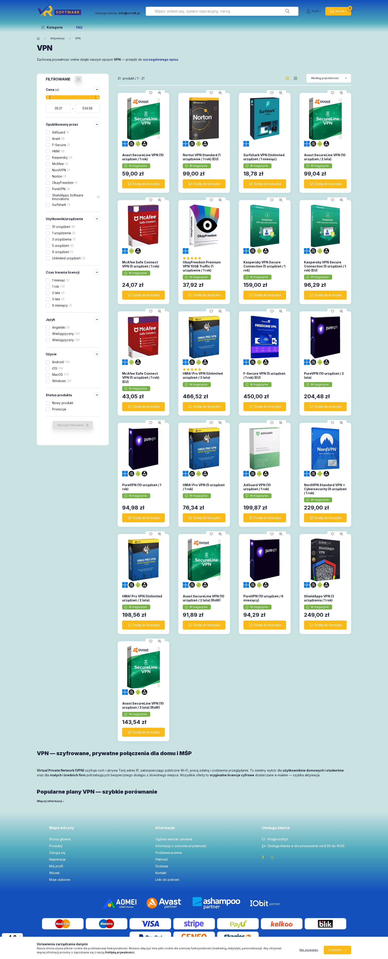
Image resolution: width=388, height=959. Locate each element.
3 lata (58, 299)
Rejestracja (57, 859)
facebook (263, 857)
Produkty (56, 846)
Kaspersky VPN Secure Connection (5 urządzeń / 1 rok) (264, 266)
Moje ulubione (59, 879)
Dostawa (161, 866)
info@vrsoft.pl (277, 839)
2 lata (58, 293)
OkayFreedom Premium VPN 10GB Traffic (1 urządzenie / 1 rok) (202, 266)
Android (60, 362)
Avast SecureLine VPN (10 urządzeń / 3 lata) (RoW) (143, 705)
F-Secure (60, 145)
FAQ (79, 27)
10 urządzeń (63, 227)
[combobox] (222, 11)
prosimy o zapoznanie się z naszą (97, 952)
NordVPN (60, 170)
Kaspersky (61, 157)
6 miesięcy (61, 305)
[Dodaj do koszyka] (143, 183)
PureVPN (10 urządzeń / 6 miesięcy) (263, 598)
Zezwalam (335, 950)
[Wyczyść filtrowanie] (78, 79)
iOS (57, 368)
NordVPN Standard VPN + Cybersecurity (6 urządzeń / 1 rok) (325, 489)
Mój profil (56, 866)
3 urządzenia (63, 239)
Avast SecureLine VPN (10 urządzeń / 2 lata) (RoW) (203, 598)
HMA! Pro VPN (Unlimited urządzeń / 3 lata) (203, 375)
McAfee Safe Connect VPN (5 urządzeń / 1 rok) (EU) (140, 377)
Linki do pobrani (167, 879)
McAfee (59, 164)
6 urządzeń (62, 252)
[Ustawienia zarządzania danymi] (272, 857)
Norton (58, 176)
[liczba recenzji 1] (193, 258)
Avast (58, 138)
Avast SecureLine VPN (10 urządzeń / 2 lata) (325, 157)
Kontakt (160, 873)
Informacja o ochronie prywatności (181, 846)
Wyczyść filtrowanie (70, 425)
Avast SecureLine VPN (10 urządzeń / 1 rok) (143, 157)
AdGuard (60, 132)
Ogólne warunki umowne (173, 839)
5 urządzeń (62, 245)
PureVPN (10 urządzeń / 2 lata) (324, 375)
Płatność (161, 859)
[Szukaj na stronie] (287, 11)
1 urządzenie (63, 233)
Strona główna (60, 839)
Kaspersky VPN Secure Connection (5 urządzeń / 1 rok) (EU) (325, 266)
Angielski (60, 327)
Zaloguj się (57, 852)
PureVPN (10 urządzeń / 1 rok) (141, 487)
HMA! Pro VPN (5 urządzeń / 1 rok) (204, 487)
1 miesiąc (60, 280)
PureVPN (60, 189)
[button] (52, 27)
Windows (61, 381)
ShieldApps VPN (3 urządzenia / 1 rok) (319, 598)
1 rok (58, 286)
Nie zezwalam (309, 950)
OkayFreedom (64, 183)
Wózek (54, 873)
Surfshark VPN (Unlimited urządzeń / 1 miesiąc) (263, 157)
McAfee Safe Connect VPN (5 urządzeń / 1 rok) (140, 264)
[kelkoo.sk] (281, 923)
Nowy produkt (62, 403)
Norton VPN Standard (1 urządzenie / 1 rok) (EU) (201, 157)
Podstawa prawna (168, 852)
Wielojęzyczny (65, 334)
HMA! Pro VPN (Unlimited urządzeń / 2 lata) (142, 598)
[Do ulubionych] (150, 93)
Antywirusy (57, 38)
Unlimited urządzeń (68, 258)
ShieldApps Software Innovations (75, 197)
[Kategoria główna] (38, 38)
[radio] (295, 78)
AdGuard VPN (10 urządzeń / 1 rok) (257, 487)
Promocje (59, 409)
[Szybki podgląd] (159, 93)
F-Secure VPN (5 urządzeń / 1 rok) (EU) (264, 375)
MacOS (60, 374)
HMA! (58, 151)
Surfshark (60, 205)
